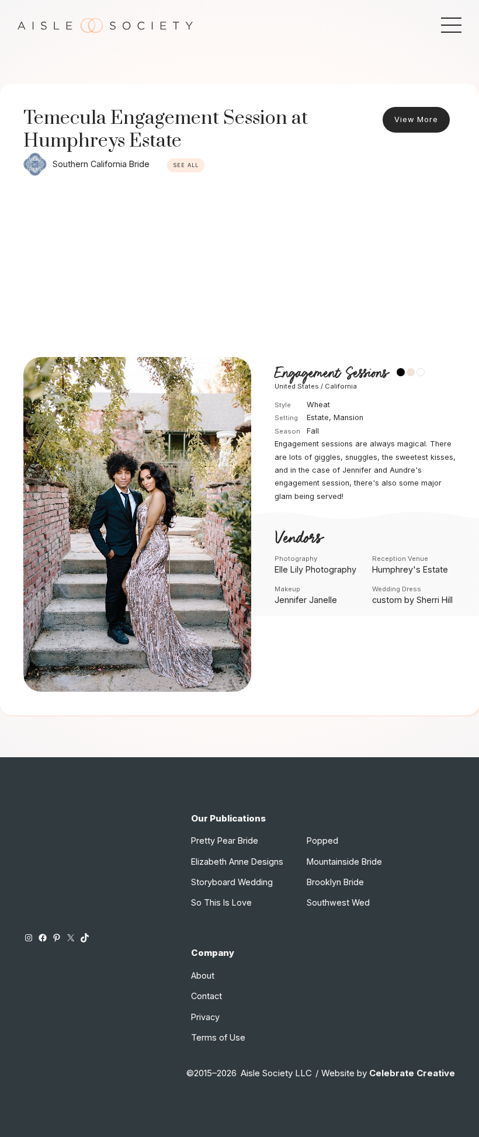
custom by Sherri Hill (412, 600)
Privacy (205, 1017)
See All (186, 165)
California (341, 386)
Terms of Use (218, 1037)
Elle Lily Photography (315, 569)
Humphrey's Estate (410, 569)
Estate (318, 417)
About (202, 975)
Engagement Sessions (331, 373)
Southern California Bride (101, 164)
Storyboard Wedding (232, 882)
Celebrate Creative (412, 1073)
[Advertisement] (239, 269)
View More (416, 119)
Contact (206, 996)
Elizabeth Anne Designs (237, 861)
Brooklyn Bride (335, 882)
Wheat (318, 404)
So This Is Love (221, 902)
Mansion (348, 417)
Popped (322, 840)
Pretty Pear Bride (224, 840)
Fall (313, 431)
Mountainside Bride (344, 861)
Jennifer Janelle (306, 600)
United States (297, 386)
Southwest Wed (338, 902)
